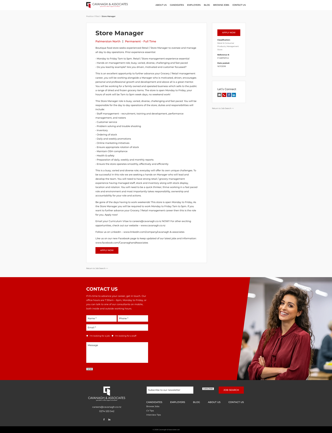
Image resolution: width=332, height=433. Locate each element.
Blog (207, 5)
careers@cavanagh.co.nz (106, 407)
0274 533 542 (106, 411)
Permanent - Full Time (140, 41)
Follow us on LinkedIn (234, 95)
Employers (194, 5)
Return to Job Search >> (97, 268)
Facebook (104, 419)
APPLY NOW (107, 250)
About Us (161, 5)
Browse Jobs (221, 5)
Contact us (239, 5)
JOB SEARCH (231, 390)
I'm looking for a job (100, 336)
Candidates (177, 5)
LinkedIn (109, 419)
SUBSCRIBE (208, 389)
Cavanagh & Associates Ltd (168, 430)
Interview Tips (153, 415)
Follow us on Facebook (229, 95)
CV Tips (150, 410)
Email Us (219, 95)
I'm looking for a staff (125, 336)
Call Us (224, 95)
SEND (89, 369)
